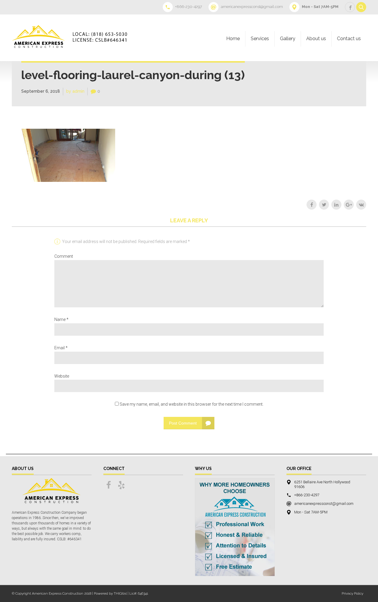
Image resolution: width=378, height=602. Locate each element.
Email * (61, 347)
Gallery (287, 38)
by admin (75, 91)
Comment (63, 256)
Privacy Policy (352, 593)
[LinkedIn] (336, 205)
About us (316, 38)
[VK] (361, 205)
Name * (61, 319)
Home (233, 38)
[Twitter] (324, 205)
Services (260, 38)
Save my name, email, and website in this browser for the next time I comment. (191, 404)
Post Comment (183, 423)
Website (61, 376)
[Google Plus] (349, 205)
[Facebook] (312, 205)
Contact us (349, 38)
